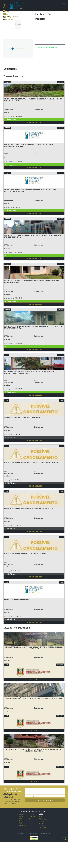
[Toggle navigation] (64, 4)
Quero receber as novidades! (44, 800)
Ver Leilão (34, 679)
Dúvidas (32, 814)
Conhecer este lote (34, 122)
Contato (32, 821)
